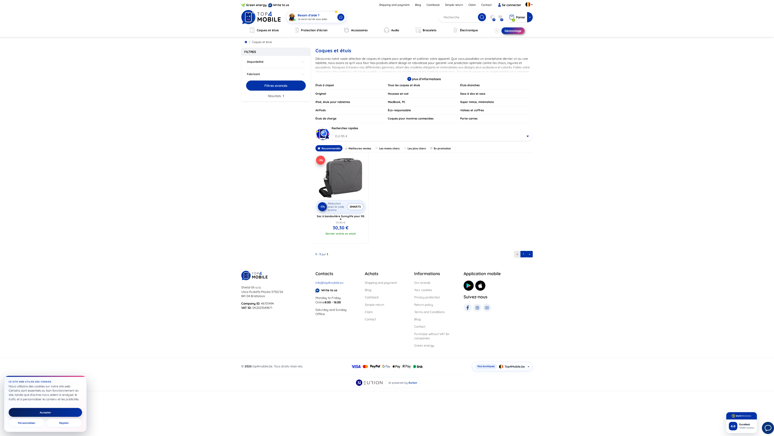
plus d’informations (426, 79)
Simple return (454, 5)
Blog (418, 5)
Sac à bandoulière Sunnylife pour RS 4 (340, 218)
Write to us (281, 5)
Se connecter (511, 5)
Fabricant (253, 74)
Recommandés (330, 148)
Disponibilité (255, 62)
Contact (486, 5)
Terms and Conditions (429, 312)
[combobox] (432, 136)
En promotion (442, 148)
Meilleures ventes (360, 148)
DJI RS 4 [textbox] (341, 136)
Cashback (433, 5)
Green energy (256, 5)
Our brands (422, 283)
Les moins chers (389, 148)
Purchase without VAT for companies (431, 336)
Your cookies (423, 290)
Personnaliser (26, 422)
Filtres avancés (275, 86)
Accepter (45, 412)
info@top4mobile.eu (329, 283)
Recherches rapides (345, 128)
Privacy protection (427, 297)
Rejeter (64, 422)
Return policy (423, 305)
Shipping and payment (394, 5)
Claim (472, 5)
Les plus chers (417, 148)
